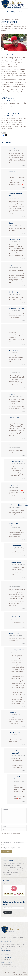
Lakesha (12, 394)
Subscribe (7, 912)
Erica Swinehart (15, 733)
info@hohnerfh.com (6, 962)
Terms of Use (4, 949)
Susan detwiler (14, 633)
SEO (24, 972)
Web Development (16, 972)
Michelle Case (14, 240)
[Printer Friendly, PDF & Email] (3, 132)
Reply (23, 165)
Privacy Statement (6, 950)
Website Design (7, 972)
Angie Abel (13, 265)
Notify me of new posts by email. (12, 847)
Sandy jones (13, 292)
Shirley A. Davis (17, 650)
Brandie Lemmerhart (17, 309)
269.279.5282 (8, 958)
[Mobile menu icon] (26, 4)
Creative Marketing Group (20, 974)
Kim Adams (13, 713)
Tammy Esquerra (15, 584)
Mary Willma (14, 418)
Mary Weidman (17, 461)
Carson (11, 223)
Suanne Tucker (14, 327)
